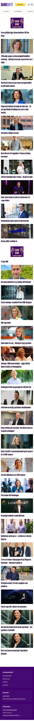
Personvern (6, 679)
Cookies (5, 682)
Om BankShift (7, 676)
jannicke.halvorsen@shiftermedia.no (14, 699)
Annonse (5, 685)
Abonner (20, 5)
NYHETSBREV (18, 11)
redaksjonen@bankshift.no (11, 715)
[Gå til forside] (7, 4)
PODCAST (6, 11)
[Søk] (29, 4)
